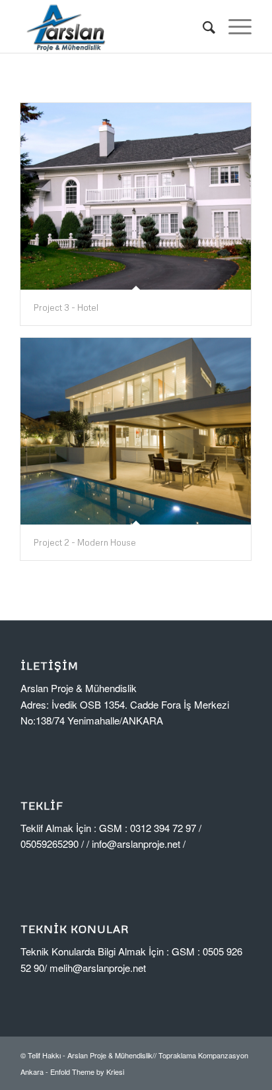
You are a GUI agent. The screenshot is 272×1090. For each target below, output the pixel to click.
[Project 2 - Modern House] (135, 431)
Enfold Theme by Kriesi (87, 1071)
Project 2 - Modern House (85, 542)
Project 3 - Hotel (66, 307)
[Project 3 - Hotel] (135, 196)
